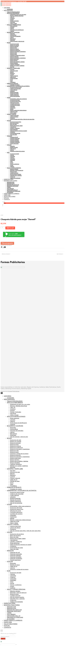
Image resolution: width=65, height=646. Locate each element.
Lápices (12, 37)
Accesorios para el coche (16, 87)
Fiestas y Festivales (14, 20)
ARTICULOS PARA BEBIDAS (13, 13)
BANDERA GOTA (10, 183)
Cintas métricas (13, 89)
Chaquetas (12, 158)
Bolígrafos (12, 33)
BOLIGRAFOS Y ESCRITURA (13, 32)
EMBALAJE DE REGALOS (12, 83)
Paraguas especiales (15, 138)
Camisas (12, 155)
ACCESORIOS (10, 192)
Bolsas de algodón (14, 46)
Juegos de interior (14, 116)
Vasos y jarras (13, 112)
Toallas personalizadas (15, 178)
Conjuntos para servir (15, 103)
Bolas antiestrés (13, 26)
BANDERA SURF (10, 182)
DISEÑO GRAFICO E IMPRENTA (11, 193)
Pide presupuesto (7, 243)
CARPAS (9, 187)
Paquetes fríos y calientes (16, 175)
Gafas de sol (13, 77)
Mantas (11, 109)
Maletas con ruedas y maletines (17, 65)
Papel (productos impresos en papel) (18, 130)
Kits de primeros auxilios (15, 174)
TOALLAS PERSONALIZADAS (13, 11)
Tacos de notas (13, 134)
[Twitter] (3, 247)
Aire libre (12, 69)
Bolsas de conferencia (15, 50)
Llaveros (12, 28)
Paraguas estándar (14, 139)
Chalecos (12, 157)
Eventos (12, 19)
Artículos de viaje (14, 70)
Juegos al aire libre (14, 115)
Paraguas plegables (14, 141)
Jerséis (11, 165)
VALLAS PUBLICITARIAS (9, 196)
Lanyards (12, 27)
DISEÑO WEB (7, 195)
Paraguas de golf (14, 137)
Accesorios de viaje (14, 43)
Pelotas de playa (14, 78)
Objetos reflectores (14, 95)
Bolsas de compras (14, 49)
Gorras (11, 162)
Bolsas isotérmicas (14, 59)
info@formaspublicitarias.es (8, 1)
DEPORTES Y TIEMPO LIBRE (13, 68)
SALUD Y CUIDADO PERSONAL (14, 167)
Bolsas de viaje (13, 52)
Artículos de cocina (14, 102)
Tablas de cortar (14, 111)
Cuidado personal (14, 172)
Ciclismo (12, 74)
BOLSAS (9, 42)
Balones (12, 72)
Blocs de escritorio (14, 123)
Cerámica (12, 18)
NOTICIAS (6, 198)
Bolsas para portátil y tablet (16, 125)
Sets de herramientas (15, 96)
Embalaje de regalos (15, 84)
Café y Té (12, 17)
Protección (12, 176)
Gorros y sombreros (14, 164)
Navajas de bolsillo (14, 93)
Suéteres (12, 166)
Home (2, 215)
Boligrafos (12, 146)
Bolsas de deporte (14, 56)
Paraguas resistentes (15, 142)
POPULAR (9, 144)
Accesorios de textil (14, 153)
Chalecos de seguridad (15, 88)
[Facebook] (2, 247)
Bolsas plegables (14, 63)
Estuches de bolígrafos (15, 36)
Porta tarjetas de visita (15, 133)
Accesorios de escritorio (15, 121)
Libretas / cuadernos (15, 128)
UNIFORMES (7, 7)
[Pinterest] (5, 247)
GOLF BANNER (10, 188)
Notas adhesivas (14, 129)
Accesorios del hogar (15, 100)
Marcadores (13, 38)
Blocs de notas (13, 124)
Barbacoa (12, 73)
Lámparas (12, 91)
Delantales (12, 106)
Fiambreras (12, 107)
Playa (11, 80)
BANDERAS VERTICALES (12, 186)
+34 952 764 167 (21, 1)
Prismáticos (12, 82)
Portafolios (12, 132)
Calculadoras (13, 126)
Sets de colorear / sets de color (17, 41)
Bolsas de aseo (13, 47)
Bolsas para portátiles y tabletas (17, 61)
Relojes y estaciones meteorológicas (18, 110)
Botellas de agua (14, 147)
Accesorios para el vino (15, 101)
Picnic (11, 79)
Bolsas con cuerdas (14, 45)
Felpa (11, 161)
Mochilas (12, 66)
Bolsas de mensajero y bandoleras (18, 51)
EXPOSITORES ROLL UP (12, 189)
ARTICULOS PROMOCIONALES (14, 24)
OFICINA (9, 120)
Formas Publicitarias (13, 391)
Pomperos (12, 118)
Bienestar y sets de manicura (16, 170)
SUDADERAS (10, 9)
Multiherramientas (14, 92)
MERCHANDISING (8, 10)
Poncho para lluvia (14, 143)
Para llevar (12, 22)
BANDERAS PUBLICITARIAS (10, 180)
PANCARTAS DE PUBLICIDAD (13, 191)
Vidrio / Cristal (13, 23)
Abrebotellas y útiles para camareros (18, 98)
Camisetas (12, 156)
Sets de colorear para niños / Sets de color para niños (22, 119)
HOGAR (8, 97)
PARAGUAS (9, 135)
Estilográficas (13, 34)
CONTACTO (7, 199)
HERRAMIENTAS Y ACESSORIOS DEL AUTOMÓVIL (18, 86)
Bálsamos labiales (14, 169)
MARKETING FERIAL (8, 179)
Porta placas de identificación (17, 29)
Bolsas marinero (13, 60)
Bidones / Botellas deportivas (16, 15)
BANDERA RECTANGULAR (13, 184)
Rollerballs (12, 40)
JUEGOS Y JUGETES (11, 114)
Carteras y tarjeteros (14, 64)
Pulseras (12, 31)
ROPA (8, 152)
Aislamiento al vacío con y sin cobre (18, 14)
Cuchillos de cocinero (15, 105)
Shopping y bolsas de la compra (17, 55)
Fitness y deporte (14, 75)
